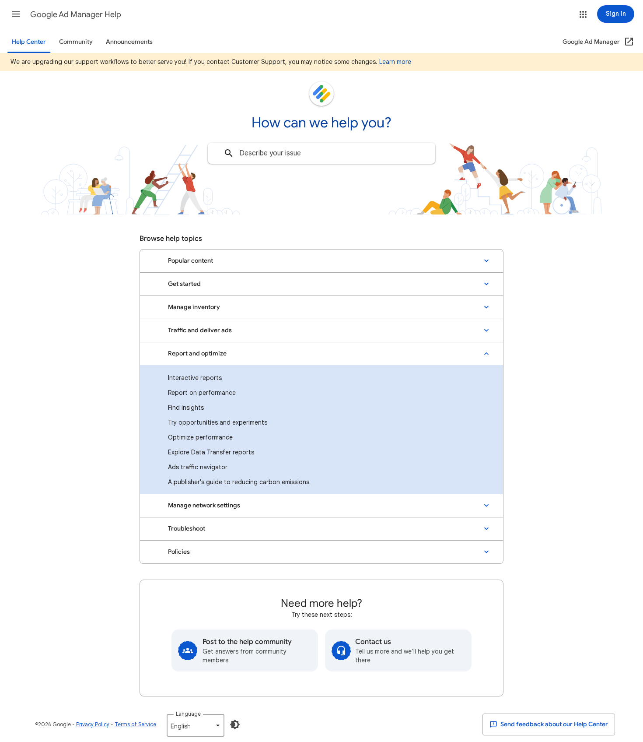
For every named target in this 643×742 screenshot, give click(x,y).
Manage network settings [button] (204, 505)
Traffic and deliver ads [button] (200, 330)
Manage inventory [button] (194, 307)
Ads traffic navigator (197, 467)
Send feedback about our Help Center (553, 724)
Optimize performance (200, 437)
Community (76, 42)
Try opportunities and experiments (217, 422)
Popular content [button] (190, 260)
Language (188, 713)
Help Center (29, 42)
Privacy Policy (92, 724)
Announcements (129, 42)
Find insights (186, 407)
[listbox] (195, 725)
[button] (15, 14)
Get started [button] (184, 284)
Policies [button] (179, 552)
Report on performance (202, 393)
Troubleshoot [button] (186, 528)
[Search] (228, 153)
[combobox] (321, 153)
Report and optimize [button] (197, 353)
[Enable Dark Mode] (234, 724)
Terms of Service (135, 724)
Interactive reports (195, 378)
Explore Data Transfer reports (211, 452)
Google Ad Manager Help (75, 14)
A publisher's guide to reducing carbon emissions (238, 482)
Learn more (395, 62)
